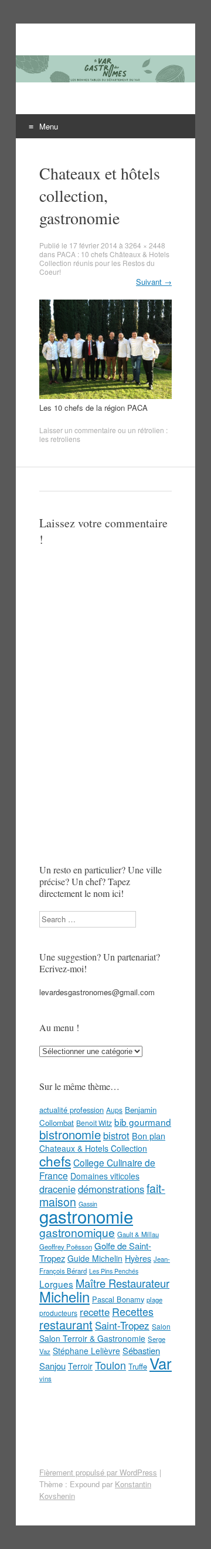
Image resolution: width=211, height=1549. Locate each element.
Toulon (110, 1364)
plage (154, 1299)
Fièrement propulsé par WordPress (98, 1472)
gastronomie (86, 1216)
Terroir (80, 1366)
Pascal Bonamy (118, 1299)
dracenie (57, 1189)
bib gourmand (142, 1121)
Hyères (138, 1258)
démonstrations (111, 1189)
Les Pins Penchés (113, 1271)
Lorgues (56, 1283)
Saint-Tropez (122, 1325)
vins (45, 1378)
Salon (161, 1326)
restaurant (66, 1324)
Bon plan (148, 1136)
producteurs (58, 1313)
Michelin (64, 1297)
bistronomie (70, 1134)
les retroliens (59, 439)
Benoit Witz (94, 1123)
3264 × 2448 (145, 245)
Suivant (154, 281)
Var (160, 1363)
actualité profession (71, 1109)
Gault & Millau (138, 1234)
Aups (114, 1110)
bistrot (116, 1135)
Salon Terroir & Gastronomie (92, 1338)
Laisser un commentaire (77, 430)
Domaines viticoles (104, 1176)
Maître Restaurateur (122, 1283)
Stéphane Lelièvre (86, 1351)
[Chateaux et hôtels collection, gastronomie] (105, 395)
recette (95, 1312)
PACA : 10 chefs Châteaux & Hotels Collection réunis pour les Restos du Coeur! (104, 263)
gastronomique (77, 1232)
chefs (55, 1160)
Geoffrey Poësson (65, 1246)
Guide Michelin (94, 1258)
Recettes (133, 1311)
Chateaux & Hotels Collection (93, 1148)
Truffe (137, 1366)
